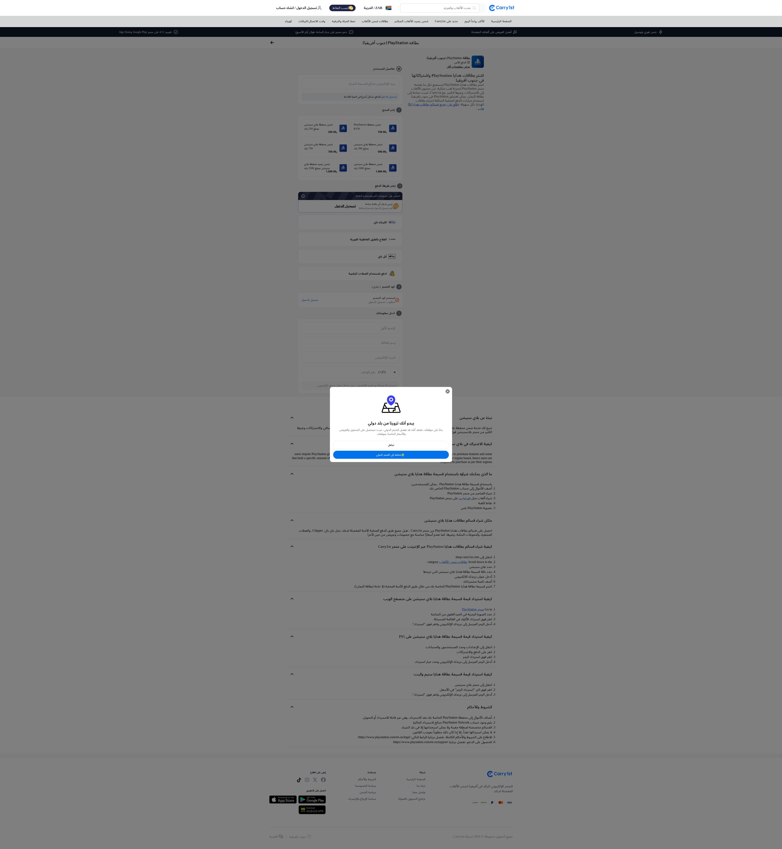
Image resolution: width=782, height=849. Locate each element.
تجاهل (391, 445)
